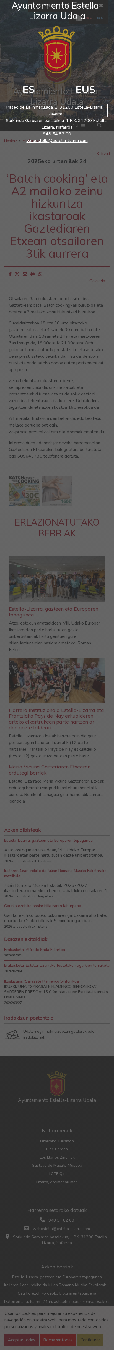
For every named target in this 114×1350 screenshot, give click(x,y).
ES (28, 90)
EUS (85, 90)
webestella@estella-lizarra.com (57, 141)
